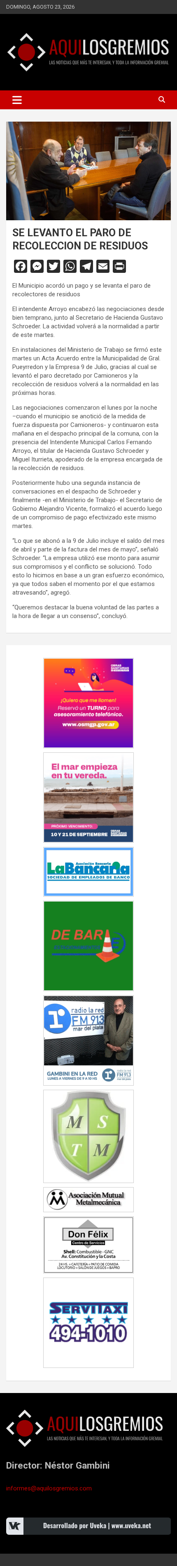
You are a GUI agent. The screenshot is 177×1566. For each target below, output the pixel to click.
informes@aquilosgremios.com (49, 1488)
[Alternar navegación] (17, 99)
